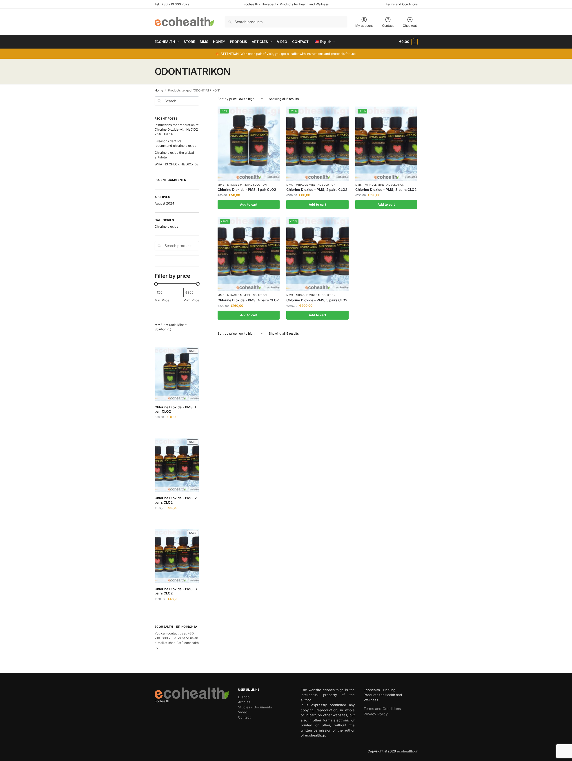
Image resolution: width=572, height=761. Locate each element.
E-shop (243, 697)
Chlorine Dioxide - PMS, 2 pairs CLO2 (316, 189)
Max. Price (191, 300)
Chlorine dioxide (166, 226)
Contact (388, 25)
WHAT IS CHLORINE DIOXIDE (176, 164)
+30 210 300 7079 (175, 4)
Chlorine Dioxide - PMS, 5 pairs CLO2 (316, 300)
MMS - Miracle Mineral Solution (242, 184)
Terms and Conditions (402, 4)
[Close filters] (200, 99)
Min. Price (162, 300)
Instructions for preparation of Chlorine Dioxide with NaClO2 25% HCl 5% (176, 129)
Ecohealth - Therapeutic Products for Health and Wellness (286, 4)
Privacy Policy (376, 714)
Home (159, 90)
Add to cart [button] (248, 204)
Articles (244, 702)
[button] (408, 42)
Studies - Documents (255, 707)
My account (364, 25)
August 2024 (164, 203)
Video (242, 712)
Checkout (410, 25)
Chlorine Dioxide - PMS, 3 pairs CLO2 (385, 189)
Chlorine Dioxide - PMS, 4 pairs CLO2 (248, 300)
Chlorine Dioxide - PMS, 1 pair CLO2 (247, 189)
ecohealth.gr (407, 751)
